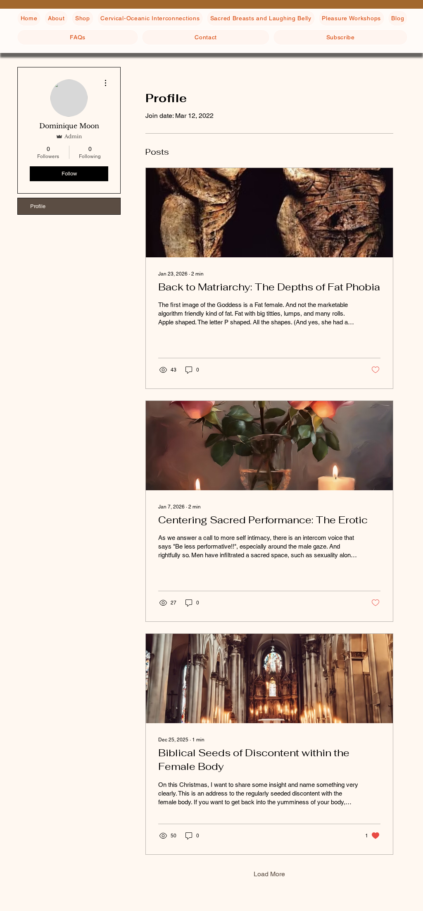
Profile (37, 206)
